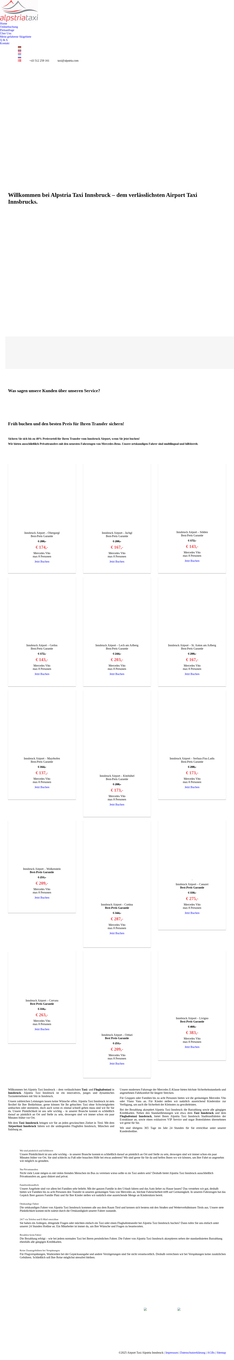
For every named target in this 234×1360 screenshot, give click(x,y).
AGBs (211, 1352)
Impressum (171, 1352)
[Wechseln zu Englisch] (19, 50)
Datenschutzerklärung (192, 1352)
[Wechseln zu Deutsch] (19, 47)
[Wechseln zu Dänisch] (19, 60)
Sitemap (221, 1352)
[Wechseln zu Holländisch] (19, 54)
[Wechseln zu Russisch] (19, 57)
